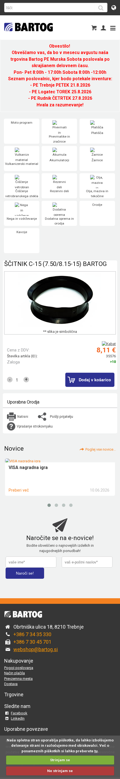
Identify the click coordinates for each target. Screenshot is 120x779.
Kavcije (21, 232)
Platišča (97, 133)
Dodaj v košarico (95, 379)
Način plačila (14, 673)
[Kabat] (109, 344)
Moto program (21, 122)
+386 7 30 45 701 (32, 642)
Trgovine (13, 694)
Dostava (11, 684)
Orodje (97, 205)
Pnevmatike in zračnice (59, 139)
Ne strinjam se (60, 771)
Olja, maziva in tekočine (97, 193)
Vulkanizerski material (21, 164)
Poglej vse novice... (100, 449)
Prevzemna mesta (18, 679)
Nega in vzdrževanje (22, 219)
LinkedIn (18, 718)
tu (96, 751)
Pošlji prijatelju (61, 416)
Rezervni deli (59, 191)
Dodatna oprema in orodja (59, 221)
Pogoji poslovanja (18, 668)
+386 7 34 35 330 (32, 634)
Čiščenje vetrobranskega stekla (21, 193)
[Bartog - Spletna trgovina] (28, 35)
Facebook (19, 713)
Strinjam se (60, 760)
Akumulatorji (59, 160)
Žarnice (97, 160)
